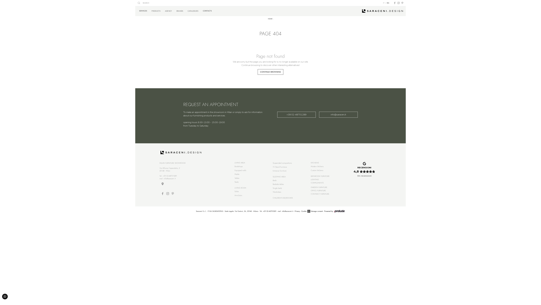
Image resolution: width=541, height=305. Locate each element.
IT (383, 3)
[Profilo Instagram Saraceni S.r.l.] (398, 3)
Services (143, 11)
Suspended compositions (282, 163)
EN (388, 3)
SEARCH (145, 3)
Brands (180, 11)
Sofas (237, 191)
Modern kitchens (317, 166)
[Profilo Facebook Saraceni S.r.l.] (394, 3)
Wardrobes (277, 192)
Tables (237, 178)
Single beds (277, 188)
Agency (168, 11)
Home (270, 19)
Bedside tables (278, 184)
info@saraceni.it (338, 114)
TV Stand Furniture (280, 167)
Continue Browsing (270, 71)
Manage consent (317, 211)
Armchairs (238, 195)
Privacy (297, 211)
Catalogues (193, 11)
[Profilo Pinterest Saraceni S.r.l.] (402, 3)
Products (156, 11)
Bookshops (239, 166)
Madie (237, 174)
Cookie (303, 211)
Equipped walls (240, 170)
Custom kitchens (317, 170)
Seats (237, 182)
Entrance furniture (279, 170)
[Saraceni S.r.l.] (382, 11)
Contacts (207, 11)
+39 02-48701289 (296, 114)
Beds (274, 180)
